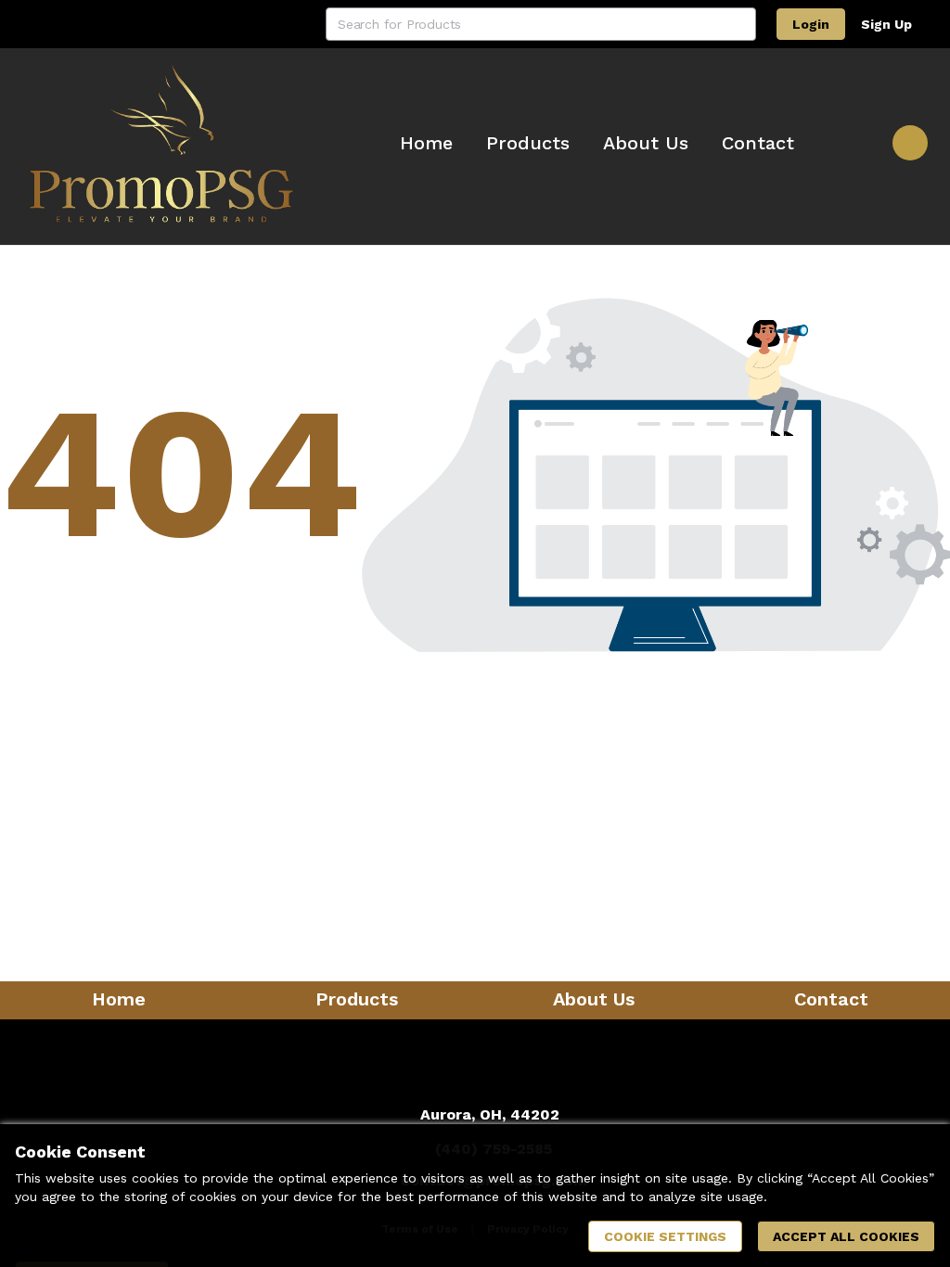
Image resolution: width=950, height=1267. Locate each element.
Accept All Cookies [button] (846, 1236)
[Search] (739, 24)
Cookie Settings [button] (665, 1236)
